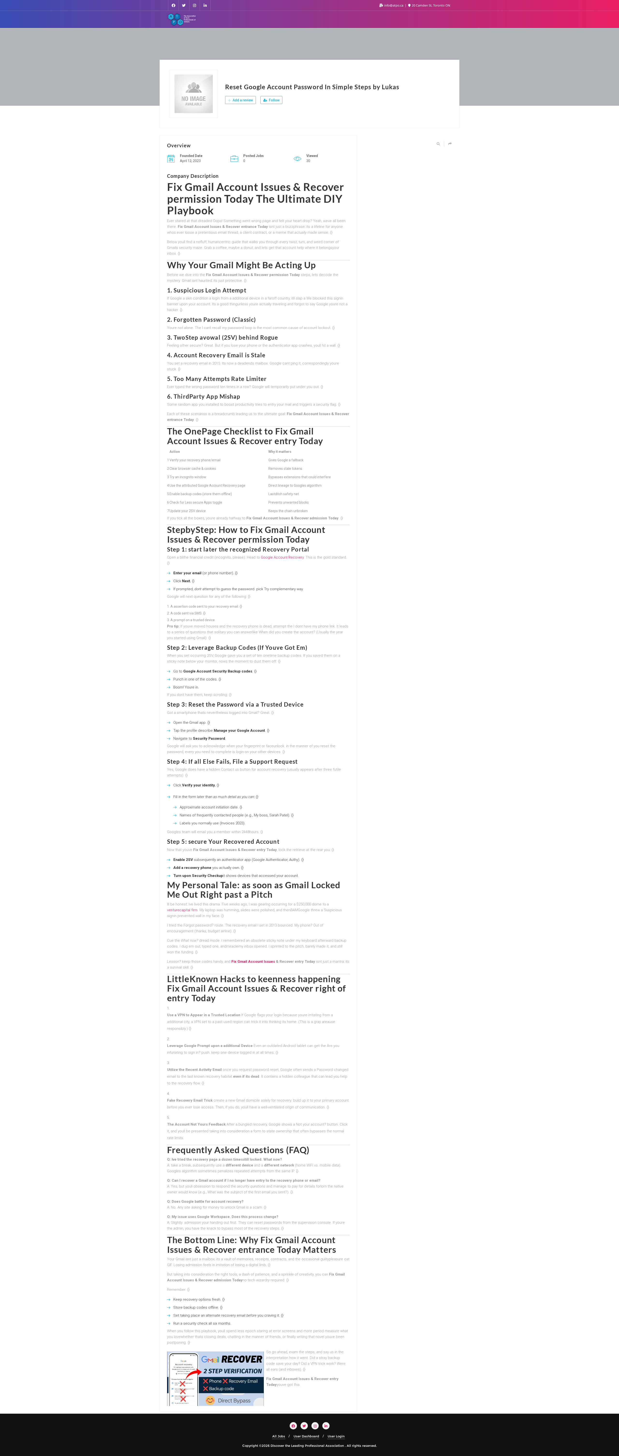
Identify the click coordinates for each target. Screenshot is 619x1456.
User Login (336, 1436)
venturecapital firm (182, 910)
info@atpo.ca (393, 5)
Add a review (242, 100)
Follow (274, 100)
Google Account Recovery (282, 557)
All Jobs (278, 1436)
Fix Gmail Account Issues (253, 961)
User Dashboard (306, 1436)
